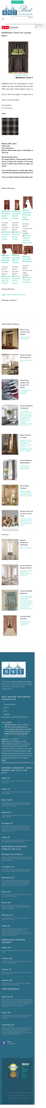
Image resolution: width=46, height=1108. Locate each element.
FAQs (5, 711)
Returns (6, 708)
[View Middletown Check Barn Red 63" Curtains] (7, 235)
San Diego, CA (7, 823)
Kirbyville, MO (7, 980)
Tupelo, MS (6, 1012)
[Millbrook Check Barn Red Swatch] (10, 126)
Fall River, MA (7, 958)
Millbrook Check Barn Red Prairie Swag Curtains (27, 214)
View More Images (21, 75)
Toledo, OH (6, 947)
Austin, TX (6, 789)
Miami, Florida (7, 800)
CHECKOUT (18, 2)
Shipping (6, 714)
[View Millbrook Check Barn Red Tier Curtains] (17, 280)
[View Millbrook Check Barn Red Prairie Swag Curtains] (28, 239)
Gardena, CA (6, 969)
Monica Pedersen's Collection (24, 542)
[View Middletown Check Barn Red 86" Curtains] (17, 235)
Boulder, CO (6, 812)
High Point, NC (7, 997)
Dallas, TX (5, 778)
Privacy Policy (24, 1098)
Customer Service (9, 704)
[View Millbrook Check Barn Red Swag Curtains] (7, 280)
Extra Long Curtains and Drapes (25, 332)
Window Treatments (11, 24)
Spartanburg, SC (8, 1025)
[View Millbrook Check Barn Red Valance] (28, 280)
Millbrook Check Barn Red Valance (27, 259)
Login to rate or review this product (14, 295)
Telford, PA (6, 926)
